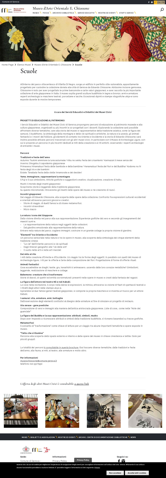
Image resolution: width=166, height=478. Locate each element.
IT (155, 2)
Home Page (8, 65)
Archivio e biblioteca (63, 13)
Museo (36, 13)
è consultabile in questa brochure (61, 347)
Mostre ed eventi (67, 437)
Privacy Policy (60, 461)
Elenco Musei (24, 65)
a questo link (81, 384)
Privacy (97, 467)
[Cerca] (162, 9)
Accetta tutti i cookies (137, 473)
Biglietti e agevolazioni (42, 437)
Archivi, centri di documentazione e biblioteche (103, 437)
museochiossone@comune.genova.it (38, 361)
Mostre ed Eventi (107, 13)
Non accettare (115, 473)
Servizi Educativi (86, 13)
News (133, 437)
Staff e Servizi (126, 13)
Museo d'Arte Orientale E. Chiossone (53, 65)
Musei (24, 437)
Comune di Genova (10, 2)
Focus (46, 13)
